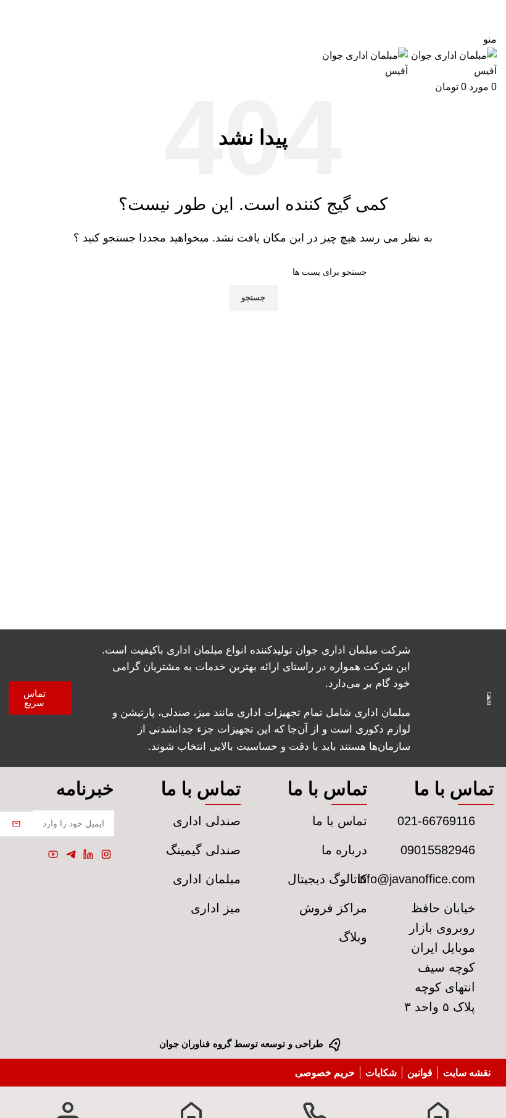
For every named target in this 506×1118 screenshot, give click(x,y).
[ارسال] (16, 824)
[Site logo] (452, 62)
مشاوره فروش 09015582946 (253, 7)
